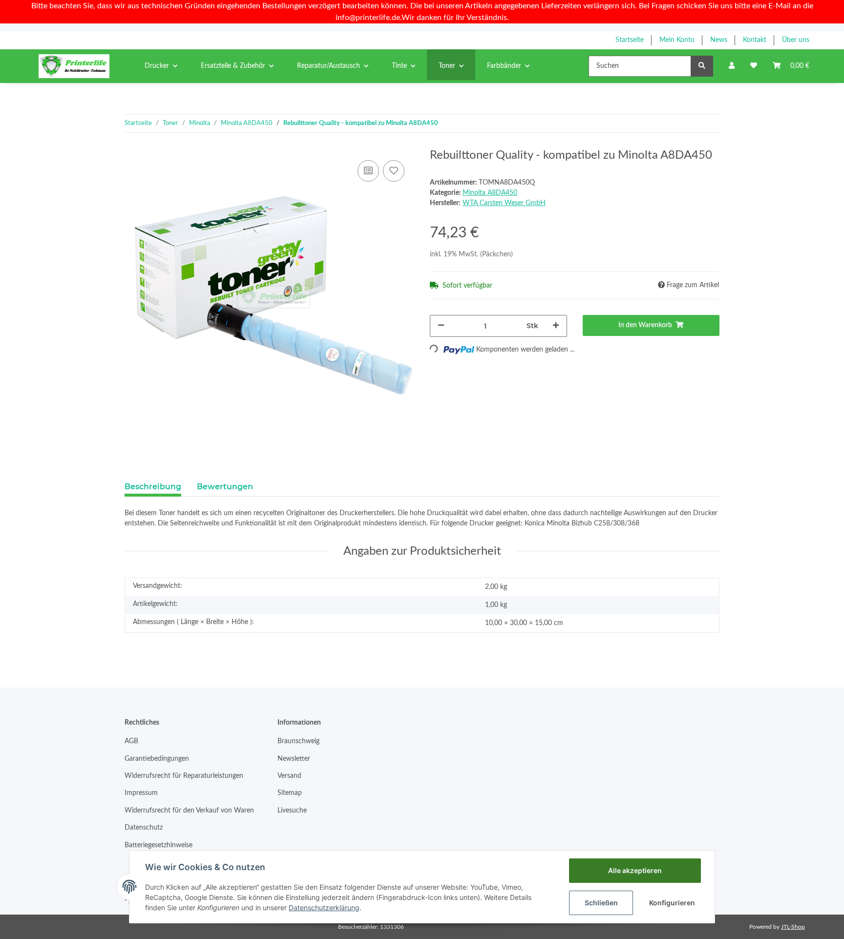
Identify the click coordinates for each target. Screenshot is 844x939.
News (718, 40)
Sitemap (289, 793)
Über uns (795, 40)
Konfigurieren (672, 902)
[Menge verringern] (441, 325)
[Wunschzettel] (753, 66)
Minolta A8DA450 (490, 192)
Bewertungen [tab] (225, 486)
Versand (289, 775)
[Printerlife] (74, 66)
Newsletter (293, 758)
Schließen (601, 902)
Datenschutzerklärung (324, 907)
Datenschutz (144, 827)
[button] (731, 66)
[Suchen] (702, 66)
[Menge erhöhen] (556, 325)
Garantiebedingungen (157, 758)
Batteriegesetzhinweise (158, 845)
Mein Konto (677, 40)
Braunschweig (298, 741)
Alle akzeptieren (635, 870)
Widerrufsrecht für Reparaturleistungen (184, 775)
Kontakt (754, 40)
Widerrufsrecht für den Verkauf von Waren (189, 810)
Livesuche (292, 810)
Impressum (141, 793)
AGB (131, 741)
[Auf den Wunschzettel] (393, 171)
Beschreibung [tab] (153, 486)
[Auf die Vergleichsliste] (368, 171)
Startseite (629, 40)
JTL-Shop (793, 927)
